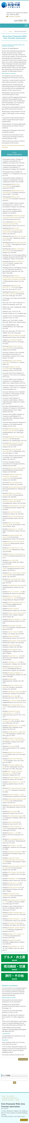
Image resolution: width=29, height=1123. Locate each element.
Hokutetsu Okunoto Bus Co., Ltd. (14, 603)
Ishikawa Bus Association (10, 185)
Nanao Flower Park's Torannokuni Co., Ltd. (11, 597)
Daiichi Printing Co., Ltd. (16, 919)
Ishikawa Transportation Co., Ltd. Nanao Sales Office (14, 500)
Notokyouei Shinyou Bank (15, 335)
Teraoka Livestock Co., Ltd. (12, 827)
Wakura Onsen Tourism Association (11, 223)
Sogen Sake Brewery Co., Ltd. (11, 286)
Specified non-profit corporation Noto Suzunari (13, 216)
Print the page (23, 1059)
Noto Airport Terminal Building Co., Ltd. (12, 772)
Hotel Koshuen (12, 649)
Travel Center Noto (14, 632)
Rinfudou (11, 679)
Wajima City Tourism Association (12, 347)
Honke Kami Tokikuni (15, 468)
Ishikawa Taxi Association (11, 197)
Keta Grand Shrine (14, 482)
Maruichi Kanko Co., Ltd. (16, 777)
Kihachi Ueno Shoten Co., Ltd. (13, 753)
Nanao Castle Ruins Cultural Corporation (14, 574)
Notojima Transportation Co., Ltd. (14, 555)
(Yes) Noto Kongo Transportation (10, 720)
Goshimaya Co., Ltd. (14, 662)
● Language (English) (13, 16)
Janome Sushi (12, 636)
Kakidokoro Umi (13, 878)
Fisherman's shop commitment (10, 894)
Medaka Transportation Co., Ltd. (13, 913)
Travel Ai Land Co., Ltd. (15, 592)
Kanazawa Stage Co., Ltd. (16, 794)
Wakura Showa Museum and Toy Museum (14, 800)
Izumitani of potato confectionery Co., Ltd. (11, 712)
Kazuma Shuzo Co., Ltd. (15, 946)
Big (25, 20)
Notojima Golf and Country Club (13, 567)
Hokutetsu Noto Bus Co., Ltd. (14, 243)
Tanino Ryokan (12, 822)
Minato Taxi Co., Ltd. (14, 656)
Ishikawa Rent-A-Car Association (13, 191)
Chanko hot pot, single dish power (13, 733)
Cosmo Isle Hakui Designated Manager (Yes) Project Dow (13, 860)
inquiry (18, 1100)
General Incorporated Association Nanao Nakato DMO (12, 230)
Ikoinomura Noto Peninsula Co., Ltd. (13, 901)
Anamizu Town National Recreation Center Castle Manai (12, 739)
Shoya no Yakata (13, 696)
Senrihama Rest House (15, 585)
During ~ (20, 20)
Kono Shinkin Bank (13, 340)
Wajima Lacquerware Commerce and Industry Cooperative (12, 476)
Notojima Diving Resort (15, 852)
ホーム (5, 31)
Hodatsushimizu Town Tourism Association (12, 429)
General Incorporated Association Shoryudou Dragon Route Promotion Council (14, 277)
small (15, 20)
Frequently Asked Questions (9, 1098)
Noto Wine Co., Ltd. (14, 845)
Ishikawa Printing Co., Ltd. (16, 619)
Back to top (24, 1120)
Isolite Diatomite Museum (16, 805)
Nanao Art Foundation (15, 516)
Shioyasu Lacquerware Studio (12, 667)
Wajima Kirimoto (13, 940)
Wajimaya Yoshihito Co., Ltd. (12, 674)
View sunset (12, 746)
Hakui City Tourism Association (14, 237)
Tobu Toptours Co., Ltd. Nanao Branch (12, 548)
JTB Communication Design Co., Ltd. (14, 789)
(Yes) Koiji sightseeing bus (12, 766)
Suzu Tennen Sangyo (14, 700)
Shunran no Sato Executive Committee (13, 293)
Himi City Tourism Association (11, 523)
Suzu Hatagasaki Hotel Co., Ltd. (13, 840)
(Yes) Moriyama (13, 645)
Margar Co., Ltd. (13, 833)
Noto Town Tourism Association (11, 450)
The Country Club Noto (15, 872)
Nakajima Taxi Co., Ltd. (15, 725)
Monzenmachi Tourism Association (12, 444)
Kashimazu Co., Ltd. (14, 529)
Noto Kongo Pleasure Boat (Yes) (13, 580)
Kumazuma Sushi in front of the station (14, 867)
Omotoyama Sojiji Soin (16, 487)
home (10, 31)
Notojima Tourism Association (11, 367)
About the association (8, 1100)
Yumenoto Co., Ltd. (14, 883)
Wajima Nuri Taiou (14, 887)
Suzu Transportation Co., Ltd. (13, 706)
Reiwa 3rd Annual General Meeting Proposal (13, 146)
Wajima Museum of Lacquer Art (14, 506)
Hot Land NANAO (13, 512)
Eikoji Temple (12, 811)
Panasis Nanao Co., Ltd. (15, 782)
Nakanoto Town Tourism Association (13, 437)
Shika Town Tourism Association (12, 361)
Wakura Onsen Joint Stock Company (13, 542)
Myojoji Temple (13, 608)
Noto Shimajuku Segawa (15, 816)
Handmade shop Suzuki (15, 691)
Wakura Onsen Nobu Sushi (16, 613)
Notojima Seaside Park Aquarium (12, 536)
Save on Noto (10, 1096)
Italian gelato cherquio (15, 641)
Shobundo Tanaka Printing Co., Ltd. (13, 928)
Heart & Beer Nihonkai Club (12, 759)
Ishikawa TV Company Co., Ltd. (13, 935)
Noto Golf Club (12, 560)
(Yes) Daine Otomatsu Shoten (12, 626)
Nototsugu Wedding (14, 923)
